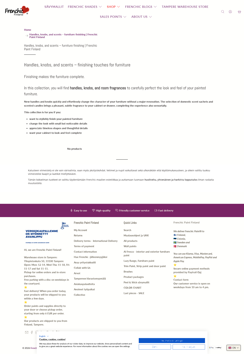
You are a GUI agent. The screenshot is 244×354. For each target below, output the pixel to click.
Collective (79, 294)
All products (130, 240)
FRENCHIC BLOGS (138, 6)
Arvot (77, 273)
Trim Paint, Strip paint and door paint (145, 266)
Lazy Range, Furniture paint (139, 260)
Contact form (181, 279)
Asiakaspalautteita (84, 283)
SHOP (111, 6)
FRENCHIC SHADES (82, 6)
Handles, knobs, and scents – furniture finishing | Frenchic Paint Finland (63, 35)
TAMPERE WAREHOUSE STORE (185, 6)
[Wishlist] (235, 12)
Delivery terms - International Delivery (96, 240)
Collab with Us (82, 267)
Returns (78, 235)
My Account (80, 230)
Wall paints (130, 246)
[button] (44, 336)
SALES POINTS (111, 16)
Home (27, 29)
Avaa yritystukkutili (85, 262)
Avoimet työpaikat (84, 289)
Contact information (85, 251)
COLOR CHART (132, 287)
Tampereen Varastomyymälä (90, 278)
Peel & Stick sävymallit (136, 282)
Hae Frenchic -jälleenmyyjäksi (90, 256)
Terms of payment (84, 246)
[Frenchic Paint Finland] (18, 11)
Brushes (128, 271)
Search (127, 230)
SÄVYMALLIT (54, 6)
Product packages (134, 276)
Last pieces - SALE (134, 293)
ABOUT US (139, 16)
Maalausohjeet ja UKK (136, 235)
